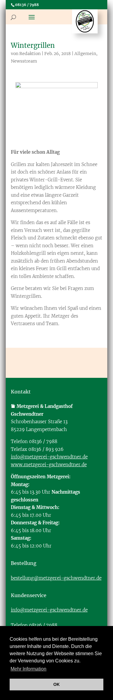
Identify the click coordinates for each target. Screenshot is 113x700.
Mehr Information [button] (28, 668)
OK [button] (56, 684)
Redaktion (30, 53)
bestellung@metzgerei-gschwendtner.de (56, 578)
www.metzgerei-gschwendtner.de (49, 464)
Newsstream (24, 61)
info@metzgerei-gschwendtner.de (49, 457)
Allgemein (85, 53)
